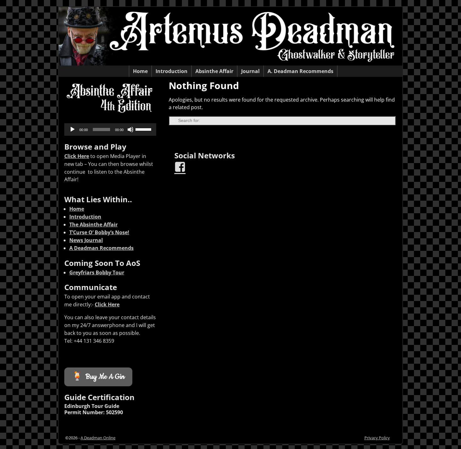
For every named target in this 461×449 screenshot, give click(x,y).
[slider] (144, 129)
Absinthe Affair (214, 71)
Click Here (76, 156)
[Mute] (130, 129)
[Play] (72, 129)
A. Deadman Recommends (300, 71)
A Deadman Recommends (101, 248)
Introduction (172, 71)
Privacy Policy (377, 438)
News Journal (86, 240)
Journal (250, 71)
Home (140, 71)
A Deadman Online (98, 438)
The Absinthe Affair (93, 224)
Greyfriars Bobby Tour (96, 272)
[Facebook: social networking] (180, 164)
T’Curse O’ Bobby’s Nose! (99, 232)
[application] (110, 129)
